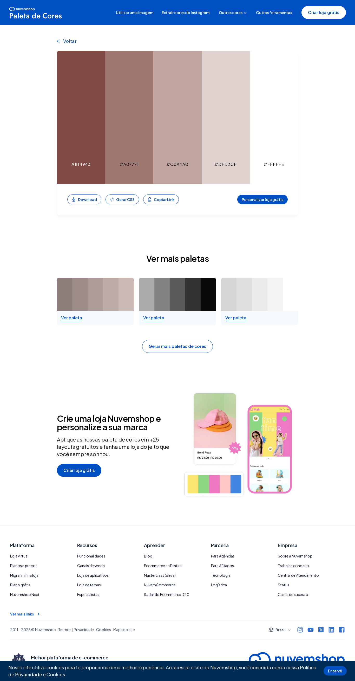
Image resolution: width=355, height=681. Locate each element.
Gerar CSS (125, 199)
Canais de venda (91, 565)
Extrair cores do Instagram (185, 12)
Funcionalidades (91, 556)
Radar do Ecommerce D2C (166, 594)
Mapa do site (124, 629)
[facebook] (342, 630)
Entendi (335, 671)
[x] (321, 630)
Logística (219, 584)
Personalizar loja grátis (262, 199)
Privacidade (84, 629)
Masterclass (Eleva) (160, 575)
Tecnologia (221, 575)
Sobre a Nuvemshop (295, 556)
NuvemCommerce (160, 584)
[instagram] (300, 630)
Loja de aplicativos (93, 575)
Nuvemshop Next (25, 594)
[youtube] (310, 630)
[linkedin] (331, 630)
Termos (64, 629)
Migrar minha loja (24, 575)
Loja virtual (19, 556)
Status (283, 584)
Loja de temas (89, 584)
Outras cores (230, 12)
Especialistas (88, 594)
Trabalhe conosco (293, 565)
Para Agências (223, 556)
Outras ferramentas (274, 12)
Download (87, 199)
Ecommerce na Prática (163, 565)
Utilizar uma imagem (134, 12)
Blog (148, 556)
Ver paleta (71, 317)
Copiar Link (164, 199)
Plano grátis (20, 584)
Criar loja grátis (323, 12)
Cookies (56, 674)
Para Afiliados (222, 565)
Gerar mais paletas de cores (177, 346)
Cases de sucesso (293, 594)
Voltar (69, 41)
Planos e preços (23, 565)
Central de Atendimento (298, 575)
